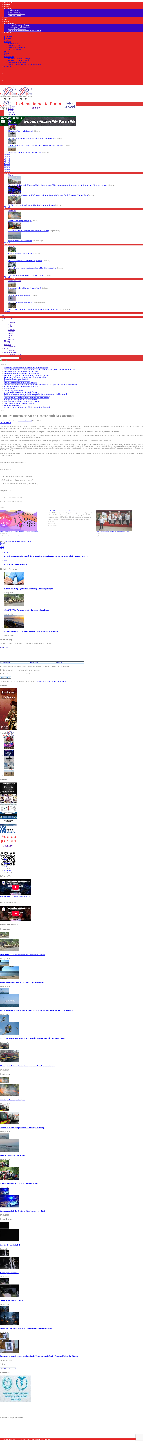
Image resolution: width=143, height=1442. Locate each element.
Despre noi (7, 4)
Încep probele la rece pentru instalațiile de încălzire (20, 399)
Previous (7, 552)
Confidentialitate (13, 10)
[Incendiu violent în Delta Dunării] (12, 293)
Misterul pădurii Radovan (9, 1273)
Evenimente (12, 211)
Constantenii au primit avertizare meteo (17, 381)
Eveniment (7, 209)
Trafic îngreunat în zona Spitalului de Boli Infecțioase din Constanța (26, 398)
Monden (7, 173)
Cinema (11, 109)
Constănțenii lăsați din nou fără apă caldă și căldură (21, 371)
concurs (6, 541)
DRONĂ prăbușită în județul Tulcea (20, 302)
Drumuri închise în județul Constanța (16, 379)
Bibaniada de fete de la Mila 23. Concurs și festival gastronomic (19, 531)
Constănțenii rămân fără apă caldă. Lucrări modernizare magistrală (26, 368)
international (28, 541)
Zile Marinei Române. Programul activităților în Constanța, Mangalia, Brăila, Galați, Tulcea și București (37, 1010)
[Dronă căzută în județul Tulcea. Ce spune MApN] (12, 151)
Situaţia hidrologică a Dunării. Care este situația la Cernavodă (22, 982)
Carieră (6, 17)
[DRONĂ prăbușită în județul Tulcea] (12, 300)
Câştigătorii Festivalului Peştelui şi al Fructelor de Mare (112, 531)
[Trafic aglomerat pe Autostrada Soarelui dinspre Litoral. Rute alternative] (12, 266)
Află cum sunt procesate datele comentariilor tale (51, 681)
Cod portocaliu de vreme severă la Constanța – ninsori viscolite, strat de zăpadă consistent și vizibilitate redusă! (40, 384)
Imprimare (3, 423)
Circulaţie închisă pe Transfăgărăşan (20, 253)
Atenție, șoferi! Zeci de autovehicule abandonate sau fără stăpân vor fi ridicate (27, 1066)
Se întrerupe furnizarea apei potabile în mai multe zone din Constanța (27, 396)
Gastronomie (20, 541)
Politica (10, 118)
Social (10, 120)
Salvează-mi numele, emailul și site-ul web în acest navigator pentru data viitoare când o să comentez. (36, 666)
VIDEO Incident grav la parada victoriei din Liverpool (26, 275)
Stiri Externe (12, 124)
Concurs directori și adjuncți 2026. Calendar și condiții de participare (28, 589)
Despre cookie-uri (14, 12)
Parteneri (7, 21)
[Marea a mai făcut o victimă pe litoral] (12, 129)
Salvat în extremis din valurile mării (20, 241)
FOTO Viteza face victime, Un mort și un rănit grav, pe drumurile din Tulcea (33, 309)
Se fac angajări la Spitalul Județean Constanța (19, 403)
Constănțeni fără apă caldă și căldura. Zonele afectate (21, 373)
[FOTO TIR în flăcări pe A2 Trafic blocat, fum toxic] (12, 259)
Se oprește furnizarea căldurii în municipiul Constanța (21, 401)
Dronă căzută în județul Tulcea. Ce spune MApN (24, 152)
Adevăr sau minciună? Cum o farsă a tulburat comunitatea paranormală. (26, 1328)
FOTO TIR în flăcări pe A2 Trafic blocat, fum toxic (25, 261)
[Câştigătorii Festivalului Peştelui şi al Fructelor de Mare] (119, 520)
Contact (6, 19)
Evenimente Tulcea (10, 279)
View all (7, 154)
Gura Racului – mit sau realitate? (12, 1300)
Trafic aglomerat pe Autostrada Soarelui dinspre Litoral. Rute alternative (32, 268)
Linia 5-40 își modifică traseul (14, 405)
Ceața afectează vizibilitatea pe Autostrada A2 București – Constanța (26, 375)
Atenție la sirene (9, 388)
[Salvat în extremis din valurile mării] (14, 239)
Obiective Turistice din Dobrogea (19, 25)
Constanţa (12, 541)
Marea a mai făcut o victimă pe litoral (20, 131)
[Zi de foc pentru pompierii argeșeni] (14, 219)
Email (9, 423)
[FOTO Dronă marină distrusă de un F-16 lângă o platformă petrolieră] (12, 136)
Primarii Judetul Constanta (17, 29)
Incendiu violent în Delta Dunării (19, 295)
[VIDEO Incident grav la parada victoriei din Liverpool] (12, 273)
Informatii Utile (9, 23)
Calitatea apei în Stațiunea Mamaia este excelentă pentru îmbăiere (25, 377)
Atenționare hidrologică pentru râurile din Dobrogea (21, 392)
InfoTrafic (7, 244)
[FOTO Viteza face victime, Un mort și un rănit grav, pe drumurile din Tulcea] (12, 308)
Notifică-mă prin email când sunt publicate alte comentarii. (22, 670)
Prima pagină (8, 2)
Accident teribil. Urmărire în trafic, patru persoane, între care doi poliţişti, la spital (35, 145)
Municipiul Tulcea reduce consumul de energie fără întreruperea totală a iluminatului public (32, 1038)
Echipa (6, 6)
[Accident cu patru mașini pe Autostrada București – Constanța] (14, 229)
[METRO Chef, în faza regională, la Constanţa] (72, 518)
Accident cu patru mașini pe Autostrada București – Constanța (28, 231)
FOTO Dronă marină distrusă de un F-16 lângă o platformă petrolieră (31, 138)
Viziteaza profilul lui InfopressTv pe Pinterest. (15, 896)
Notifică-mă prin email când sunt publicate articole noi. (21, 674)
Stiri (5, 105)
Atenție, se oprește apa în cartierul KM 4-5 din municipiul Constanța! (27, 407)
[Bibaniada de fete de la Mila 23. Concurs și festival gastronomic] (23, 520)
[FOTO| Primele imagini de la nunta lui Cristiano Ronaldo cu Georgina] (14, 203)
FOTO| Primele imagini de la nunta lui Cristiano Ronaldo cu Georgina (31, 205)
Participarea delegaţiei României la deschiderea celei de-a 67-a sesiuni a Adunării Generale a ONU (46, 556)
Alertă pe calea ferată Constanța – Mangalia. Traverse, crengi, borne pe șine (31, 631)
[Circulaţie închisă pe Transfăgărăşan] (12, 252)
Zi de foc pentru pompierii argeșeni (20, 221)
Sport (10, 122)
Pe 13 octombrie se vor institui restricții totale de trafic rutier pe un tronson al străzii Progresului (35, 394)
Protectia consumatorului (16, 14)
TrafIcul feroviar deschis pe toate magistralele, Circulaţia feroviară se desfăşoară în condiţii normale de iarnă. (39, 369)
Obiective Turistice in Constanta (19, 27)
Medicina (11, 116)
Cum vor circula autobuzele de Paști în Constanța (20, 383)
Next (5, 560)
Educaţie (11, 112)
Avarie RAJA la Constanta (15, 564)
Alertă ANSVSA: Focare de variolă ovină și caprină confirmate (26, 610)
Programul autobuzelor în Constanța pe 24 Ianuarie (21, 386)
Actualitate (11, 107)
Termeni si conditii (14, 16)
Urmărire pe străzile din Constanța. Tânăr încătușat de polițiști (22, 1211)
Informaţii (7, 8)
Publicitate (7, 32)
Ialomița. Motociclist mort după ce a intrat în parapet (19, 1183)
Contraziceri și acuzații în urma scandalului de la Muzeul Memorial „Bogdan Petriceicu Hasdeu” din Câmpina (39, 1356)
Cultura (10, 111)
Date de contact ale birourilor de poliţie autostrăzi (24, 31)
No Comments (27, 421)
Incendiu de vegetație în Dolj (10, 1245)
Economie (11, 114)
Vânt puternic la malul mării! (13, 390)
